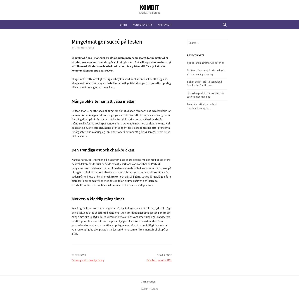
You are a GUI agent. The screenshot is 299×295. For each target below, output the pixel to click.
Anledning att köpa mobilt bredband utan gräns (201, 106)
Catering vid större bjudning (88, 260)
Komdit (149, 7)
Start (123, 24)
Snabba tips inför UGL (159, 260)
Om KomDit (165, 24)
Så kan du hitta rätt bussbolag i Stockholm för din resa (204, 83)
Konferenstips (143, 24)
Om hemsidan (148, 281)
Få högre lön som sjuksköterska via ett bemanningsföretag (206, 72)
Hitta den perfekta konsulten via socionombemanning (205, 95)
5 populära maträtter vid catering (205, 62)
